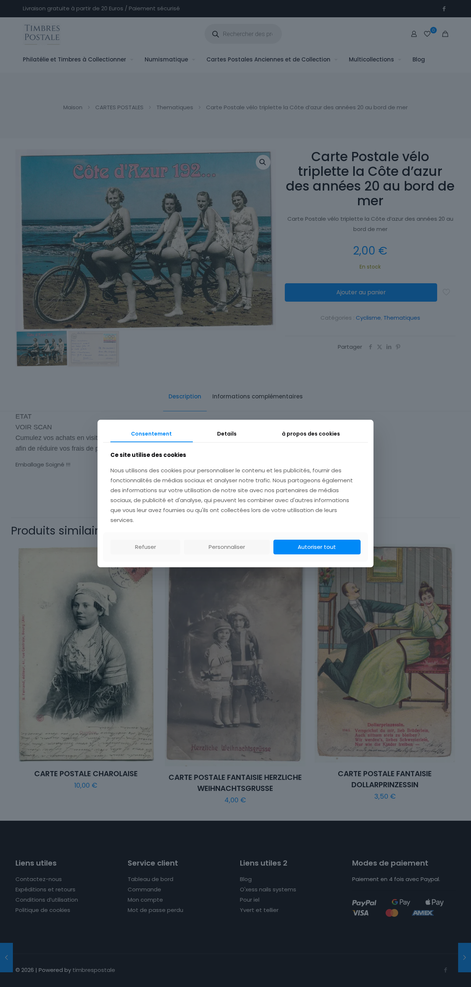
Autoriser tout (317, 547)
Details (227, 433)
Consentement (151, 433)
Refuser (145, 547)
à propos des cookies (311, 433)
